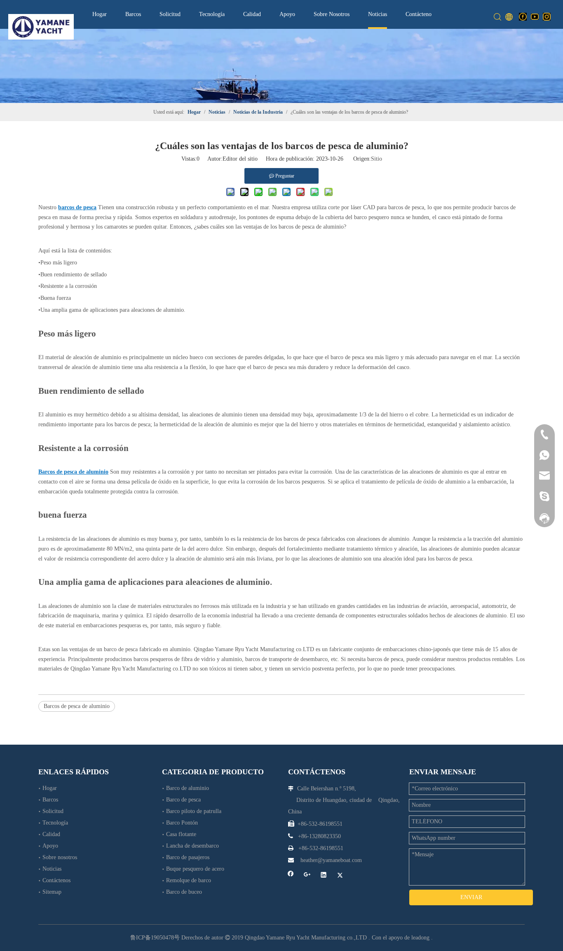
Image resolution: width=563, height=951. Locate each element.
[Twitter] (340, 875)
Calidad (252, 14)
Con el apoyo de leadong (400, 938)
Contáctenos (420, 14)
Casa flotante (181, 834)
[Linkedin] (324, 875)
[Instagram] (546, 16)
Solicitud (170, 14)
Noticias (377, 14)
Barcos (133, 14)
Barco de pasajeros (187, 857)
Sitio (376, 159)
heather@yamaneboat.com (331, 860)
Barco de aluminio (187, 788)
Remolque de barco (188, 880)
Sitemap (51, 892)
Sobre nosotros (59, 857)
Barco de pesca (183, 800)
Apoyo (287, 14)
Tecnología (212, 14)
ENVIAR (471, 897)
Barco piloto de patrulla (193, 811)
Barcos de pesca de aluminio (77, 706)
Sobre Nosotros (332, 14)
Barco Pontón (182, 823)
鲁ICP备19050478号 (155, 938)
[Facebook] (522, 16)
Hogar (99, 14)
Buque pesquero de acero (195, 869)
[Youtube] (534, 16)
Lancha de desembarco (192, 846)
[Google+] (307, 875)
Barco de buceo (184, 892)
